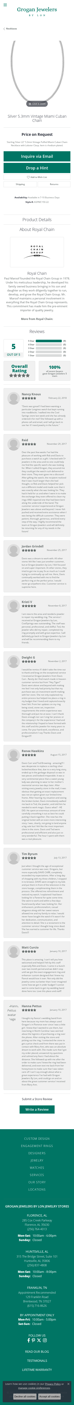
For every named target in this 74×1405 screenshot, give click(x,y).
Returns (54, 184)
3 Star (31, 348)
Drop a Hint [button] (37, 167)
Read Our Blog (37, 1351)
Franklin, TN (37, 1288)
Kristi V (27, 602)
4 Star (31, 344)
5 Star (31, 340)
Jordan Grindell (32, 546)
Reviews (37, 331)
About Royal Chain (37, 229)
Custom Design (37, 1139)
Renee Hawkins (33, 751)
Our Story (37, 1182)
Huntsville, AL (37, 1251)
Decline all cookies (24, 1396)
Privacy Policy (53, 1383)
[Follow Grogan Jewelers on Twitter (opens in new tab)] (39, 1340)
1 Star (31, 355)
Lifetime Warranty (37, 1370)
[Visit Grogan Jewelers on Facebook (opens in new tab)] (28, 1340)
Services (37, 1175)
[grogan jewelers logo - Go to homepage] (37, 12)
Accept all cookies (49, 1396)
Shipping (20, 184)
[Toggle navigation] (5, 5)
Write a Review (37, 1109)
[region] (37, 74)
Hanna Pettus (31, 1006)
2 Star (31, 351)
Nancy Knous (31, 394)
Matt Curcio (30, 947)
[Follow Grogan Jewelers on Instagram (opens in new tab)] (45, 1340)
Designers (37, 1153)
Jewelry (37, 1160)
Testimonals (37, 1361)
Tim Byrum (30, 854)
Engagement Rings (37, 1146)
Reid (25, 440)
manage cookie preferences (34, 1387)
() (64, 340)
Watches (37, 1168)
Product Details (37, 219)
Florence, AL (37, 1215)
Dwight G (28, 657)
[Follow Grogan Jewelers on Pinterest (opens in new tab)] (33, 1340)
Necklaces (11, 28)
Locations (37, 1189)
